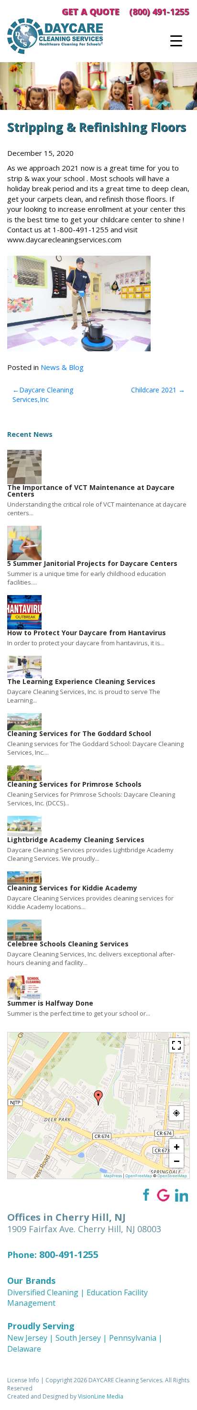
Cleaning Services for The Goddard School (79, 733)
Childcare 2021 (153, 389)
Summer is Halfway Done (50, 1003)
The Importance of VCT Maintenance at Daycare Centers (91, 491)
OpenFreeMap (138, 1175)
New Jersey (27, 1338)
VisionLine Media (100, 1396)
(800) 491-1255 (159, 11)
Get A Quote (90, 11)
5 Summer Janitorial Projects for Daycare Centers (92, 563)
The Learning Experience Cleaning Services (81, 681)
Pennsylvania (132, 1338)
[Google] (163, 1194)
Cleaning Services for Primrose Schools (74, 784)
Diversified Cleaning (42, 1292)
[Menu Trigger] (176, 40)
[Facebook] (145, 1194)
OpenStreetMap (172, 1175)
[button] (98, 1098)
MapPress (113, 1175)
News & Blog (62, 367)
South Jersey (78, 1338)
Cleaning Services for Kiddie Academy (72, 887)
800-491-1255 (68, 1254)
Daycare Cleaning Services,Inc (42, 394)
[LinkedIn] (181, 1194)
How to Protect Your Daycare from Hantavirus (86, 632)
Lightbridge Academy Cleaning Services (75, 839)
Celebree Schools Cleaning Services (68, 943)
